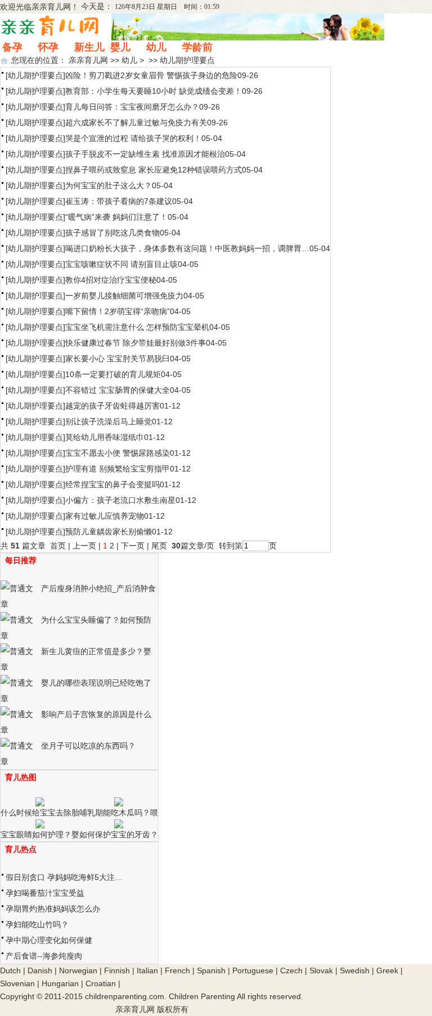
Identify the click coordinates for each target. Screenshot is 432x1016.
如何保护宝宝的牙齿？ (118, 834)
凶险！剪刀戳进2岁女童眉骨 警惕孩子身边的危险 (151, 75)
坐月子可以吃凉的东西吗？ (88, 745)
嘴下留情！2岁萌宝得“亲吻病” (117, 311)
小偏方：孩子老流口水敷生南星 (120, 500)
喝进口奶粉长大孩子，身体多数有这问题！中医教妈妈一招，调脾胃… (187, 248)
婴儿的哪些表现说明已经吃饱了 (96, 682)
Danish (40, 970)
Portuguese (252, 970)
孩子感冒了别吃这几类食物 (112, 232)
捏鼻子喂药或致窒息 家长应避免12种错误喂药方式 (153, 169)
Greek (387, 970)
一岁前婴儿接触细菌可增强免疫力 (124, 295)
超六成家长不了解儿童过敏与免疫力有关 (136, 122)
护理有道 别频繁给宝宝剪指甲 (117, 468)
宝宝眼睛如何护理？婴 (40, 834)
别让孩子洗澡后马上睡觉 (108, 421)
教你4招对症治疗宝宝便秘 (110, 279)
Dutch (10, 970)
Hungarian (60, 983)
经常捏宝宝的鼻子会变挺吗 (112, 484)
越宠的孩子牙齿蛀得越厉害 (112, 405)
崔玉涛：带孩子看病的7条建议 (118, 201)
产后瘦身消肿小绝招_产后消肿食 (98, 588)
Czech (291, 970)
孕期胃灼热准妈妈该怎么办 (53, 908)
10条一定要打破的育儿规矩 (113, 374)
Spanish (211, 970)
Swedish (355, 970)
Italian (147, 970)
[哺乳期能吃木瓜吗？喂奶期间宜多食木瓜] (118, 803)
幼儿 (156, 47)
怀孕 (48, 47)
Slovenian (17, 983)
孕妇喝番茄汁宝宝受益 (45, 892)
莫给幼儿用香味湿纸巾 (104, 437)
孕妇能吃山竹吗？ (37, 924)
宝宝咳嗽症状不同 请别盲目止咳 (121, 264)
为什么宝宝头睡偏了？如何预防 (96, 619)
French (177, 970)
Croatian (101, 983)
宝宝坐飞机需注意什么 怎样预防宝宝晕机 (137, 327)
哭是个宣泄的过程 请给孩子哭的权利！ (133, 138)
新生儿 (89, 47)
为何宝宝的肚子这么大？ (108, 185)
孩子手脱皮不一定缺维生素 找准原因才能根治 (145, 153)
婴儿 (120, 47)
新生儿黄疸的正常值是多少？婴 (96, 651)
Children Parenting (202, 996)
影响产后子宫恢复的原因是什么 (96, 714)
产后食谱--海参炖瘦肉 (44, 955)
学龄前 (197, 47)
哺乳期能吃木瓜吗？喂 (118, 812)
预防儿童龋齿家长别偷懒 (108, 531)
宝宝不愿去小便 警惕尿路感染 (117, 452)
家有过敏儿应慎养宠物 (104, 515)
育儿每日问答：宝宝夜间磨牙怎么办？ (132, 106)
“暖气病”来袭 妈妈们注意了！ (116, 216)
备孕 (12, 47)
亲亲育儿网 (51, 6)
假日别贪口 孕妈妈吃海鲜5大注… (64, 877)
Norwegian (78, 970)
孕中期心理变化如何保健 (49, 940)
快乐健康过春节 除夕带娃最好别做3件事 (135, 342)
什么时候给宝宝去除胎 (40, 812)
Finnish (117, 970)
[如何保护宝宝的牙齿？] (118, 825)
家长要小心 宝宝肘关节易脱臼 (117, 358)
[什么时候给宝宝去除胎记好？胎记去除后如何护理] (39, 803)
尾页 (160, 545)
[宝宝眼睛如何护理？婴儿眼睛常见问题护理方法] (39, 825)
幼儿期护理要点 (187, 60)
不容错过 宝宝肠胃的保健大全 (117, 389)
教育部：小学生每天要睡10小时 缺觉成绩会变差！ (153, 91)
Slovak (321, 970)
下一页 (133, 545)
